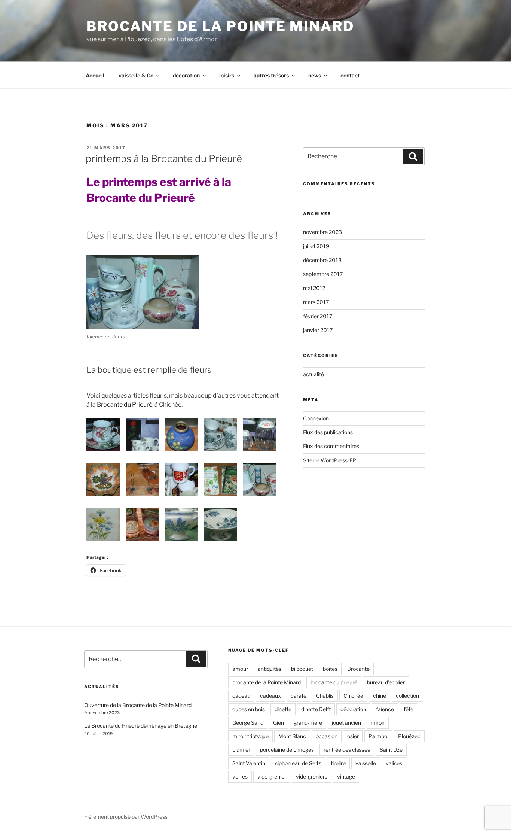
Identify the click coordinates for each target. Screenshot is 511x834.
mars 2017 (316, 302)
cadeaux (270, 696)
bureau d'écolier (386, 682)
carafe (298, 696)
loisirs (226, 75)
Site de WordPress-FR (329, 460)
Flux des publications (328, 432)
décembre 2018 (322, 260)
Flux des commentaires (331, 446)
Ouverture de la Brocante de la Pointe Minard (138, 705)
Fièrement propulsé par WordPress (126, 816)
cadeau (241, 696)
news (314, 75)
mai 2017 (314, 288)
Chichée (353, 696)
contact (350, 75)
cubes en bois (248, 709)
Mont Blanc (292, 736)
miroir (378, 722)
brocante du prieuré (333, 682)
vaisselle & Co (136, 75)
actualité (313, 374)
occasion (326, 736)
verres (240, 776)
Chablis (325, 696)
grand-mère (308, 722)
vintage (346, 776)
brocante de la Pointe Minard (266, 682)
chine (379, 696)
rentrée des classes (347, 749)
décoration (186, 75)
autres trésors (271, 75)
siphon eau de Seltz (298, 763)
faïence (385, 709)
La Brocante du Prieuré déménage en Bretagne (140, 725)
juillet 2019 (316, 246)
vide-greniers (311, 776)
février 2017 (317, 316)
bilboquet (302, 669)
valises (394, 763)
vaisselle (365, 763)
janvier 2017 (318, 330)
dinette (283, 709)
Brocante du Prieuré (124, 404)
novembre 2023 (322, 232)
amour (240, 669)
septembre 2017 (323, 274)
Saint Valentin (248, 763)
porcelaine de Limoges (287, 749)
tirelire (338, 763)
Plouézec (409, 736)
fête (408, 709)
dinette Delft (316, 709)
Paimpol (378, 736)
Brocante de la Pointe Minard (220, 26)
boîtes (330, 669)
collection (407, 696)
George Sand (247, 722)
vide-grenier (271, 776)
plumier (241, 749)
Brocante (358, 669)
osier (353, 736)
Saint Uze (391, 749)
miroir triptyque (250, 736)
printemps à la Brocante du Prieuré (164, 158)
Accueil (95, 75)
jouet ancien (346, 722)
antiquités (269, 669)
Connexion (316, 418)
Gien (278, 722)
